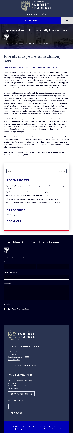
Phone (39, 262)
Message (7, 283)
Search (62, 171)
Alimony (56, 67)
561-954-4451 (14, 388)
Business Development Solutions (45, 429)
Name (6, 262)
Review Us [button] (16, 413)
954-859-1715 (30, 20)
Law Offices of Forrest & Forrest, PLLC (27, 67)
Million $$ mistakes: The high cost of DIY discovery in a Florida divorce (34, 203)
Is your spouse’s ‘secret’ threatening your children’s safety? (30, 195)
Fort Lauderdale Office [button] (25, 365)
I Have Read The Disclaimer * (18, 309)
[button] (66, 20)
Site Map (19, 429)
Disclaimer (8, 304)
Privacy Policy (28, 429)
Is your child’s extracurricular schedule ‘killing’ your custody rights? (34, 199)
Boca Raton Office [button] (21, 394)
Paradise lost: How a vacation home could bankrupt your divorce (32, 192)
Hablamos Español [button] (36, 14)
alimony (55, 103)
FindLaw (62, 429)
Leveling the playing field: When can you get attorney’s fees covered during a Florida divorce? (35, 187)
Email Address (10, 273)
